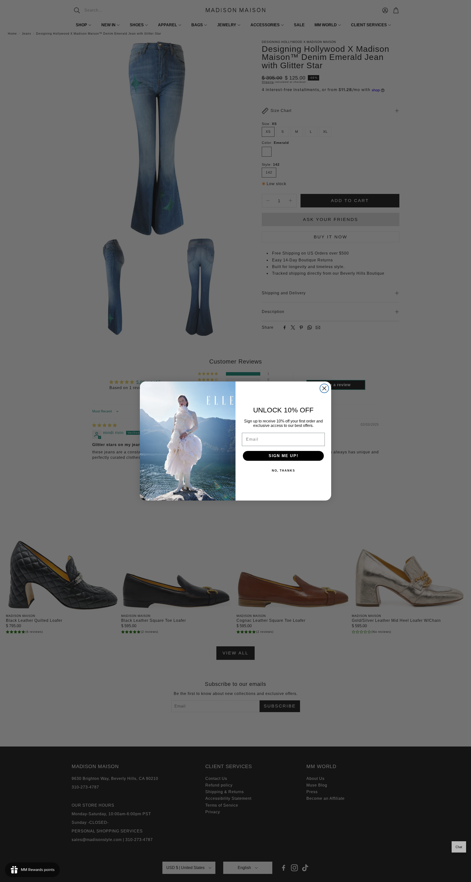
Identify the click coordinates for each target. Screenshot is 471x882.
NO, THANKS (283, 470)
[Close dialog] (324, 388)
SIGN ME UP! (283, 456)
